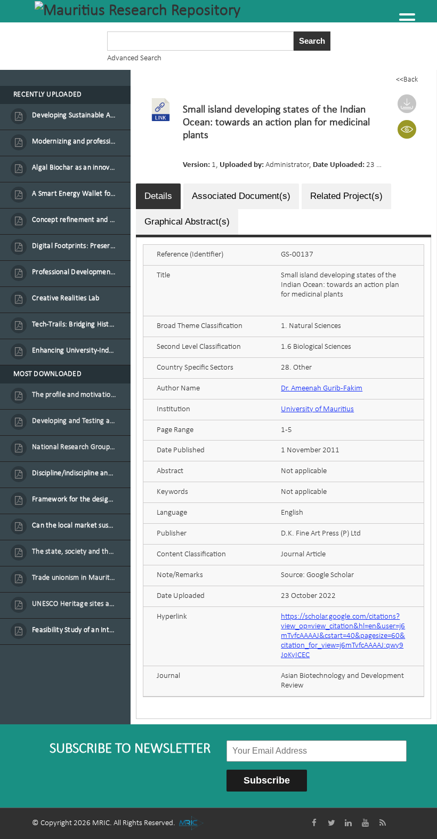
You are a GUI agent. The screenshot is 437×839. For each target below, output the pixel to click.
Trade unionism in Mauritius (74, 578)
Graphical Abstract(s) (187, 222)
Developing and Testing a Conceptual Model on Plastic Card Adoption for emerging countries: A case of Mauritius (74, 421)
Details (158, 196)
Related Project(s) (346, 196)
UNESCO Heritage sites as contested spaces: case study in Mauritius (74, 604)
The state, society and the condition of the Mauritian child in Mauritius (74, 552)
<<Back (407, 80)
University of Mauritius (317, 409)
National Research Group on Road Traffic (74, 447)
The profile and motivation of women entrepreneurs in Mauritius (74, 395)
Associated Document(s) (241, 196)
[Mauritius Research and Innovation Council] (191, 823)
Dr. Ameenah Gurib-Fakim (321, 389)
